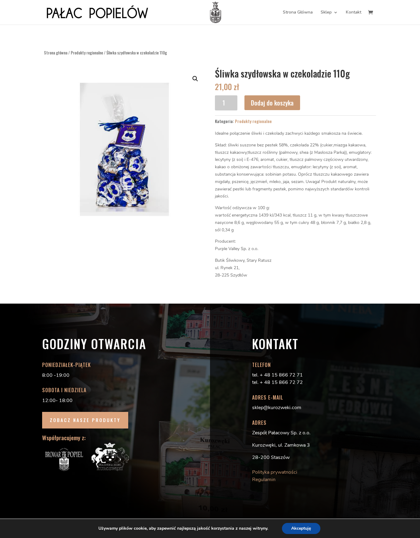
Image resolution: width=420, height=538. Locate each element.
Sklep (326, 12)
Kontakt (353, 12)
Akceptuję (301, 528)
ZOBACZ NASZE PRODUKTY (85, 419)
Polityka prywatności (274, 472)
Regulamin (263, 479)
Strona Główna (298, 12)
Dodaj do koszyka (272, 102)
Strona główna (55, 53)
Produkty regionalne (87, 53)
